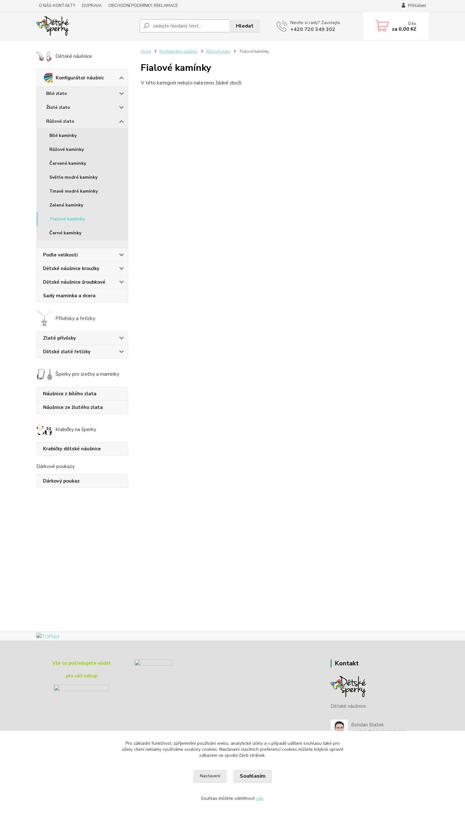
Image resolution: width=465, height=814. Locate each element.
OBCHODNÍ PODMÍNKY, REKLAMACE (143, 6)
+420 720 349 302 (312, 29)
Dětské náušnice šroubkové (74, 282)
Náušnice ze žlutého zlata (73, 407)
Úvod (146, 51)
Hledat (244, 25)
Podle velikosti (60, 255)
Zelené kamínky (66, 205)
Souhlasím (252, 776)
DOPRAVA (92, 6)
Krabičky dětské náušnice (72, 449)
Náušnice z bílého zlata (69, 394)
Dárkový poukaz (61, 481)
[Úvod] (85, 26)
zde (259, 798)
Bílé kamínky (63, 136)
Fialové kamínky (67, 219)
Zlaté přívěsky (59, 338)
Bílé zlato (56, 93)
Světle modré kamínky (73, 177)
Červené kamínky (67, 163)
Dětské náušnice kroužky (71, 268)
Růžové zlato (60, 121)
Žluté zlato (58, 107)
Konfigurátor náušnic (80, 78)
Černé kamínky (65, 233)
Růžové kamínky (66, 149)
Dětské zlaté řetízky (66, 351)
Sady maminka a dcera (69, 296)
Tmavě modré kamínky (73, 191)
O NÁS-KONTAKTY (57, 6)
